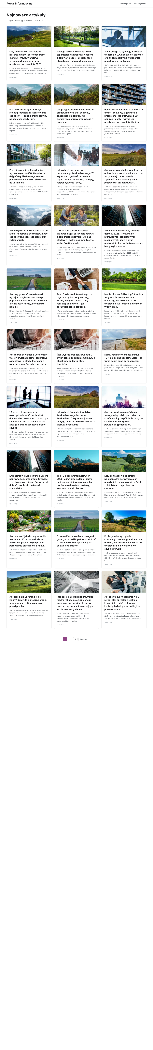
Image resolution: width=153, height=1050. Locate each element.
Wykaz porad (125, 3)
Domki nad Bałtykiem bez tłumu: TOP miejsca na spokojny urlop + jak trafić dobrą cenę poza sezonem (123, 357)
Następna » (84, 639)
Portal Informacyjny (19, 3)
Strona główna (140, 3)
